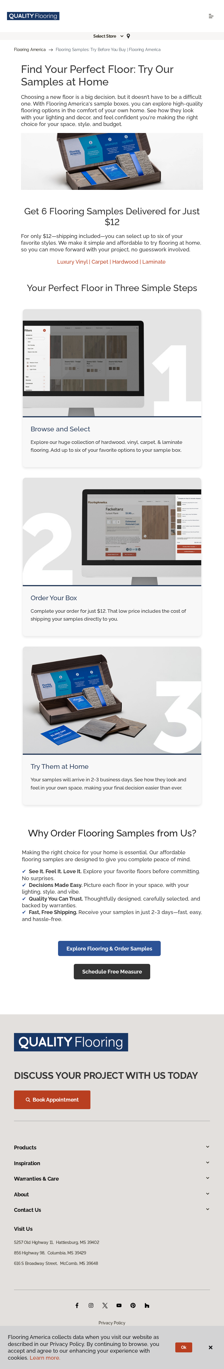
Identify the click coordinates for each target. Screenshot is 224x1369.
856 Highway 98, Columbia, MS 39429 (50, 1253)
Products (25, 1147)
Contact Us (27, 1210)
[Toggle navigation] (211, 16)
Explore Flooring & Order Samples (109, 949)
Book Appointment (56, 1100)
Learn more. (45, 1358)
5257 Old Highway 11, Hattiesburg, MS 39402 (56, 1242)
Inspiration (27, 1163)
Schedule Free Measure (112, 972)
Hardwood (126, 262)
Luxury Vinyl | (74, 262)
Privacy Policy (112, 1323)
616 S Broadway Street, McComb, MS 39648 (56, 1263)
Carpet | (102, 262)
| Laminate (153, 262)
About (21, 1194)
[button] (108, 36)
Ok (184, 1347)
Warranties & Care (36, 1179)
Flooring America (30, 49)
